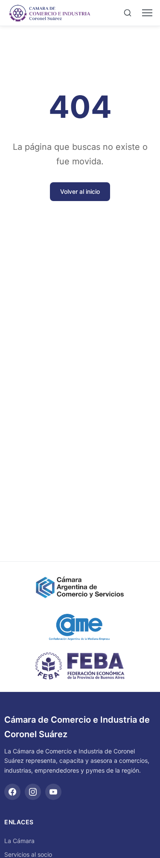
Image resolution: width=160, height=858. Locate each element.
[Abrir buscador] (127, 12)
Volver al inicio (80, 191)
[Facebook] (12, 792)
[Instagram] (33, 792)
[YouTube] (53, 792)
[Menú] (147, 13)
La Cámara (19, 840)
